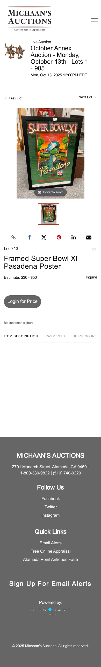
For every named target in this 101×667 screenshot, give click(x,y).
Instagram (50, 515)
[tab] (21, 338)
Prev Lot (15, 98)
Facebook (50, 499)
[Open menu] (94, 18)
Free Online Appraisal (51, 551)
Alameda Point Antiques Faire (50, 560)
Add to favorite (94, 250)
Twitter (51, 507)
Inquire (91, 277)
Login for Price (23, 301)
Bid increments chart (18, 323)
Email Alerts (51, 543)
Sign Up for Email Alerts (50, 584)
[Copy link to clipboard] (14, 237)
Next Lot (85, 97)
